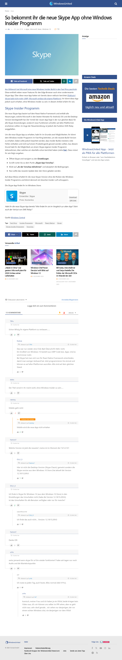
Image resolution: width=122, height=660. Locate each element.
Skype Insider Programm (15, 227)
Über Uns (27, 653)
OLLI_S (31, 515)
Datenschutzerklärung (43, 648)
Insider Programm (26, 223)
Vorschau (30, 227)
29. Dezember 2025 (12, 279)
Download (73, 197)
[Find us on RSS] (97, 653)
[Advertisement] (99, 57)
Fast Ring (13, 223)
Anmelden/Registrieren (69, 300)
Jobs (64, 651)
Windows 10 (46, 29)
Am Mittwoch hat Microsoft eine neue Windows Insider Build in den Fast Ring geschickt (41, 89)
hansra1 (32, 463)
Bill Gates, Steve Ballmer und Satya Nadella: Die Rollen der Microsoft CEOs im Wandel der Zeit (66, 271)
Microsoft (33, 29)
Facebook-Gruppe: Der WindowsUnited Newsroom (42, 651)
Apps (12, 11)
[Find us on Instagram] (105, 648)
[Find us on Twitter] (96, 648)
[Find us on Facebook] (92, 648)
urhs (30, 578)
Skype (22, 192)
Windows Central (18, 217)
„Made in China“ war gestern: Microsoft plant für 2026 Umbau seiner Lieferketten (15, 271)
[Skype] (11, 196)
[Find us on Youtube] (101, 648)
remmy (31, 423)
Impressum (28, 648)
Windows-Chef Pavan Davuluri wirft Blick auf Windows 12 (39, 270)
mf (35, 597)
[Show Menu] (6, 3)
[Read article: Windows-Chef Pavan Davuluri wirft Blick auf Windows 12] (42, 257)
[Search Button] (116, 3)
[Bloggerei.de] (104, 642)
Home (7, 11)
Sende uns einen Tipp (77, 651)
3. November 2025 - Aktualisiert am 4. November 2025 (66, 281)
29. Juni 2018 (18, 29)
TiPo (30, 344)
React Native (50, 223)
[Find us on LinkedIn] (109, 648)
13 (58, 29)
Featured (62, 263)
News (39, 29)
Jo (9, 29)
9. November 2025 (38, 276)
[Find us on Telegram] (93, 653)
